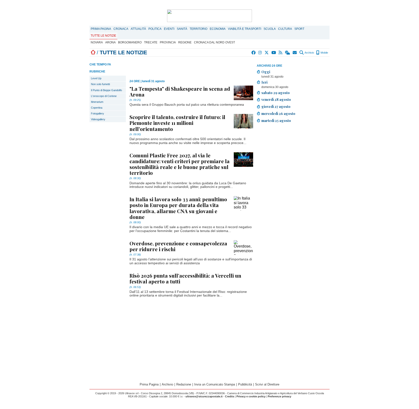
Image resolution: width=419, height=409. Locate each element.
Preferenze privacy (279, 396)
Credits (229, 396)
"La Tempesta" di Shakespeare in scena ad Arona (179, 91)
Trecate (150, 42)
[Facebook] (253, 52)
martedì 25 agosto (276, 120)
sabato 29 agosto (275, 92)
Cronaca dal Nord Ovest (214, 42)
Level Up (96, 78)
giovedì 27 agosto (275, 106)
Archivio (309, 52)
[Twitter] (267, 52)
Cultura (285, 29)
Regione (185, 42)
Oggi (265, 71)
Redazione (183, 384)
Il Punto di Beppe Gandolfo (106, 90)
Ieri (264, 82)
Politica (154, 29)
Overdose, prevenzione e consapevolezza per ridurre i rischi (178, 246)
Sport (299, 29)
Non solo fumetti (100, 84)
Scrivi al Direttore (267, 384)
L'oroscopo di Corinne (104, 96)
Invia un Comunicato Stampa (214, 384)
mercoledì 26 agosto (278, 113)
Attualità (138, 29)
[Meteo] (287, 52)
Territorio (198, 29)
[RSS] (281, 52)
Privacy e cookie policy (251, 396)
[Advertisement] (293, 160)
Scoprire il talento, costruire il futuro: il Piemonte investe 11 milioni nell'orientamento (177, 122)
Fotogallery (97, 113)
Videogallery (98, 119)
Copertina (96, 107)
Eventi (169, 29)
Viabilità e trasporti (244, 29)
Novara (97, 42)
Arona (110, 42)
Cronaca (120, 29)
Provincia (168, 42)
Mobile (324, 52)
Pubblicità (245, 384)
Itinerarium (97, 101)
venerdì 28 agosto (276, 99)
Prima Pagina (101, 29)
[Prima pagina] (93, 52)
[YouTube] (273, 52)
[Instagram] (260, 52)
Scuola (270, 29)
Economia (218, 29)
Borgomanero (130, 42)
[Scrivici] (295, 52)
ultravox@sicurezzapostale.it (204, 396)
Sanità (182, 29)
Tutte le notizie (103, 35)
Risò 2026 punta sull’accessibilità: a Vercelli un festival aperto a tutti (185, 278)
